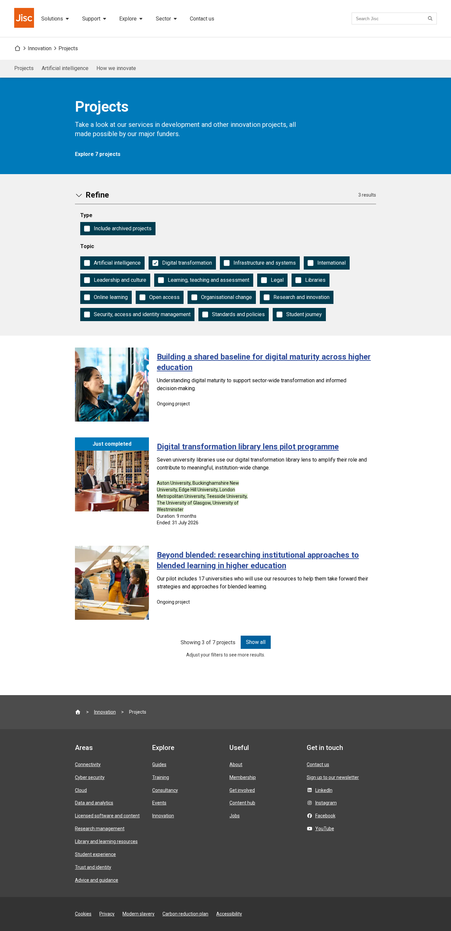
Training (160, 777)
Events (159, 802)
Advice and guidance (96, 880)
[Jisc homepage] (24, 18)
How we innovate (116, 68)
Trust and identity (93, 867)
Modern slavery (138, 913)
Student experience (95, 854)
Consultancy (165, 790)
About (235, 764)
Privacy (107, 913)
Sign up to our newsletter (333, 777)
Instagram (326, 802)
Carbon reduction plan (185, 913)
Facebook (325, 815)
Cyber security (90, 777)
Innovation (40, 48)
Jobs (234, 815)
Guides (159, 764)
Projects (68, 48)
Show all (255, 642)
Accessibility (229, 913)
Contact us (202, 19)
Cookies (83, 913)
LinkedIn (323, 790)
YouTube (324, 828)
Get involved (242, 790)
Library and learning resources (106, 841)
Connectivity (88, 764)
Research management (99, 828)
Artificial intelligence (65, 68)
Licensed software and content (107, 815)
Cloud (81, 790)
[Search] (431, 18)
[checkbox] (118, 228)
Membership (242, 777)
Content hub (242, 802)
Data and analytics (94, 802)
